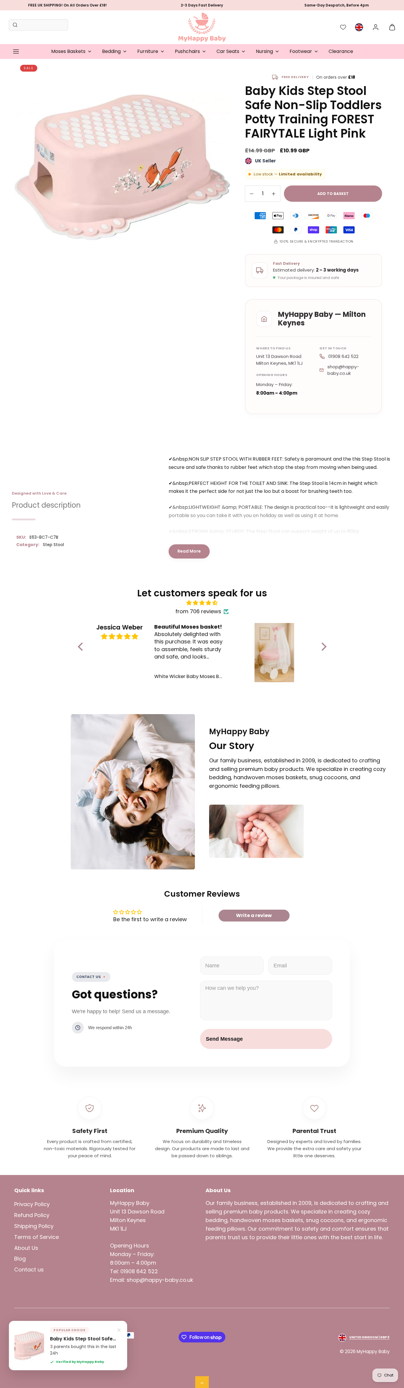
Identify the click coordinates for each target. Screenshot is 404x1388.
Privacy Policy (32, 1204)
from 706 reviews (198, 611)
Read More (189, 551)
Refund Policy (31, 1215)
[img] (202, 603)
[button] (16, 51)
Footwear (301, 51)
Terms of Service (36, 1237)
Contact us (29, 1269)
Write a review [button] (254, 915)
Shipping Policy (34, 1226)
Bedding (111, 51)
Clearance (341, 51)
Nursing (264, 51)
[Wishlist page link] (343, 27)
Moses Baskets (68, 51)
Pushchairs (187, 51)
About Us (26, 1248)
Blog (20, 1258)
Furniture (147, 51)
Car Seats (227, 51)
